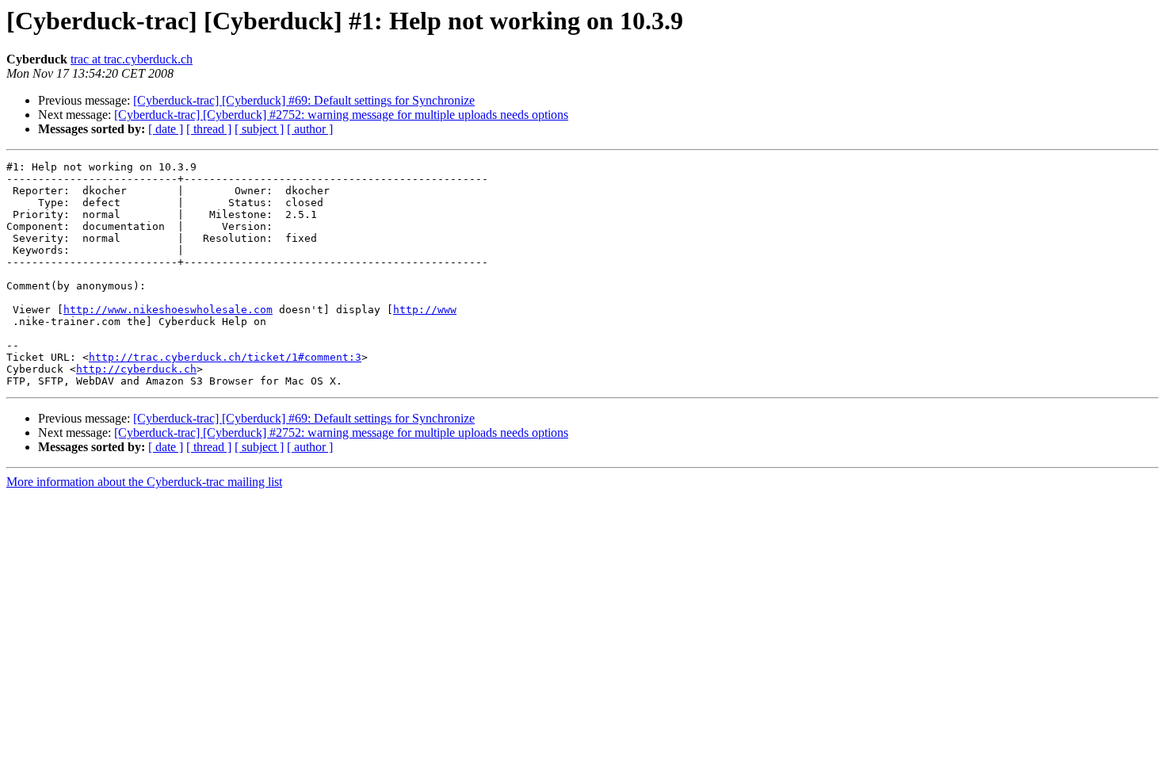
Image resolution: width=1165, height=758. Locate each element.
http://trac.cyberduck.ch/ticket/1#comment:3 (225, 357)
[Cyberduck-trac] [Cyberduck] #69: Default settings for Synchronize (304, 100)
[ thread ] (208, 129)
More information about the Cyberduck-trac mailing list (144, 481)
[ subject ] (259, 129)
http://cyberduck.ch (136, 369)
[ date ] (165, 129)
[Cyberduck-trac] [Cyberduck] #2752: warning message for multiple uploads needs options (341, 114)
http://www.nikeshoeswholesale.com (168, 310)
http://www (424, 310)
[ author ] (310, 129)
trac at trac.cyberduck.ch (132, 59)
